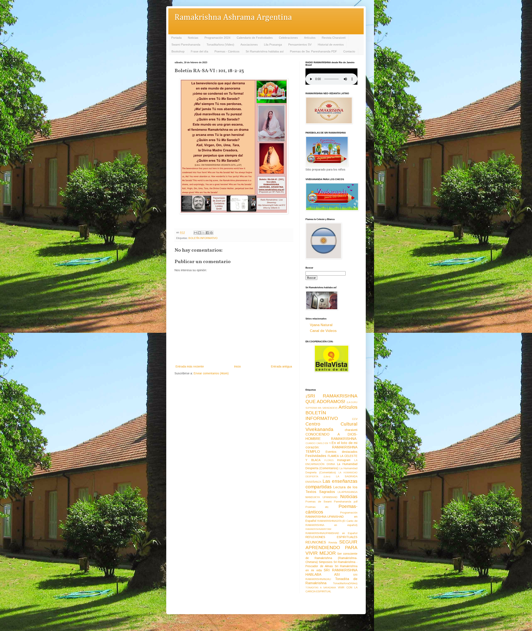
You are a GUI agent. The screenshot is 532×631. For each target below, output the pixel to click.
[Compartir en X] (203, 233)
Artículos (309, 37)
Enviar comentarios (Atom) (211, 373)
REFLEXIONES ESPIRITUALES (331, 537)
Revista (333, 542)
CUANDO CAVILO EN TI (318, 443)
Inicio (237, 366)
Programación (348, 512)
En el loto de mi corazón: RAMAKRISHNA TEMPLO (331, 447)
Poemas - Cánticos (226, 51)
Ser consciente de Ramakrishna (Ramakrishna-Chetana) (331, 558)
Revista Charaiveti (334, 37)
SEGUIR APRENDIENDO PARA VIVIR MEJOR (331, 547)
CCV (354, 419)
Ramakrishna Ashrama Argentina (233, 18)
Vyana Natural (321, 325)
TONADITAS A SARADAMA (320, 587)
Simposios (325, 562)
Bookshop (178, 51)
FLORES (329, 460)
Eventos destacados (342, 451)
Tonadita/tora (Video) (220, 44)
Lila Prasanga (273, 44)
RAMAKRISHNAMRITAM (318, 529)
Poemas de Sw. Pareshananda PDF (313, 51)
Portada (176, 37)
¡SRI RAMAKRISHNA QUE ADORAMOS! (331, 398)
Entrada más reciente (190, 366)
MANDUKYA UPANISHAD (321, 497)
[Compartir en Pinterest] (211, 233)
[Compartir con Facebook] (207, 233)
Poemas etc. (317, 507)
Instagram (343, 460)
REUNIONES (315, 542)
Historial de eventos (331, 44)
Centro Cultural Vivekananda (331, 426)
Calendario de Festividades (255, 37)
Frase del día (199, 51)
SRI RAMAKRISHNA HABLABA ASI (331, 572)
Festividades (315, 456)
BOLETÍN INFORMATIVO (203, 238)
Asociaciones (249, 44)
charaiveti (351, 430)
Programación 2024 (217, 37)
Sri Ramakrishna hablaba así (265, 51)
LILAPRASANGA (347, 492)
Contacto (349, 51)
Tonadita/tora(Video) (345, 583)
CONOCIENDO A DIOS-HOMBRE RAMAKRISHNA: (331, 436)
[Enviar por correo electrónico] (195, 233)
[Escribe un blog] (199, 233)
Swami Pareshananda (185, 44)
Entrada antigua (281, 366)
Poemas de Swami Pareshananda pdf (331, 501)
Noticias (193, 37)
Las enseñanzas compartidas (331, 484)
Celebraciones (288, 37)
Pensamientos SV (300, 44)
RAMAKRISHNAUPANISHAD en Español (331, 533)
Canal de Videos (323, 331)
